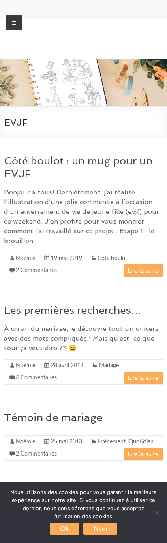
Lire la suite (143, 270)
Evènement (112, 442)
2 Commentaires (36, 270)
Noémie (25, 258)
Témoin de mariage (53, 417)
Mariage (109, 365)
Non (100, 528)
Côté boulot (112, 258)
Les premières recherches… (72, 310)
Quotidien (141, 442)
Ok (64, 528)
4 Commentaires (36, 378)
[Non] (157, 513)
